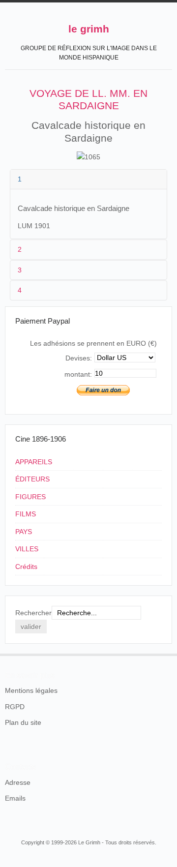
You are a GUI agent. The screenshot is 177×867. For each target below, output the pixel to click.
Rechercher (33, 613)
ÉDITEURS (32, 479)
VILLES (26, 549)
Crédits (26, 566)
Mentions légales (31, 690)
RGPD (15, 707)
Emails (15, 798)
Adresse (17, 782)
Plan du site (23, 722)
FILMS (25, 514)
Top (166, 653)
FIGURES (30, 497)
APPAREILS (33, 462)
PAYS (23, 532)
